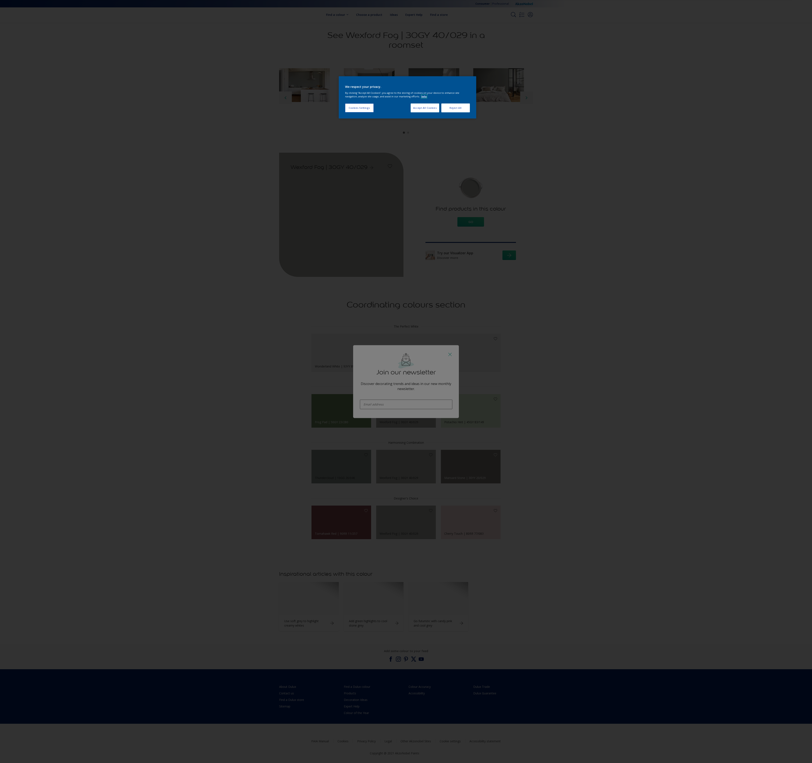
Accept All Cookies (425, 107)
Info (424, 96)
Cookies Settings (359, 107)
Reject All (456, 107)
